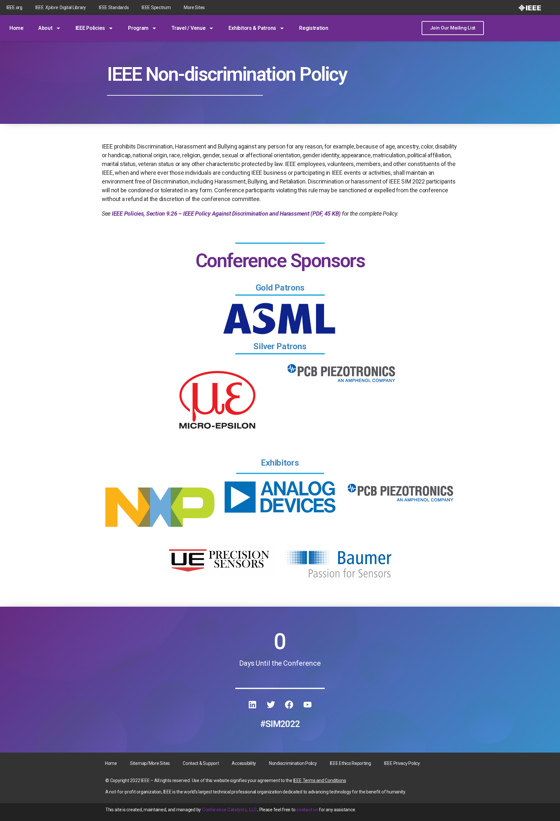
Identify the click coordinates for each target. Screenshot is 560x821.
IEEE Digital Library (60, 7)
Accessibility (244, 763)
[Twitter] (270, 704)
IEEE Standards (114, 7)
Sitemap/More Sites (150, 763)
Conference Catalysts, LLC (229, 809)
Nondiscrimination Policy (293, 763)
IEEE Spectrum (156, 7)
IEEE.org (14, 7)
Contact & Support (201, 763)
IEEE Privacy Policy (402, 763)
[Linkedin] (252, 704)
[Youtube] (307, 704)
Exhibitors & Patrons (252, 28)
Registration (313, 28)
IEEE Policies (90, 28)
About (45, 28)
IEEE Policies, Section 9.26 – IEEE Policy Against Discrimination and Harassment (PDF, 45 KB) (226, 213)
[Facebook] (289, 704)
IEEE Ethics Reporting (350, 763)
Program (138, 28)
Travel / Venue (188, 28)
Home (16, 28)
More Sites (194, 7)
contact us (307, 809)
